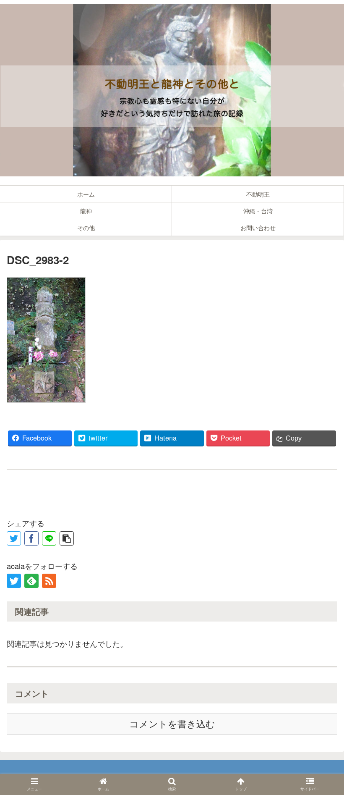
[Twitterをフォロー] (14, 581)
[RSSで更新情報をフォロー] (49, 581)
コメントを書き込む (172, 724)
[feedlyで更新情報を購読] (31, 581)
